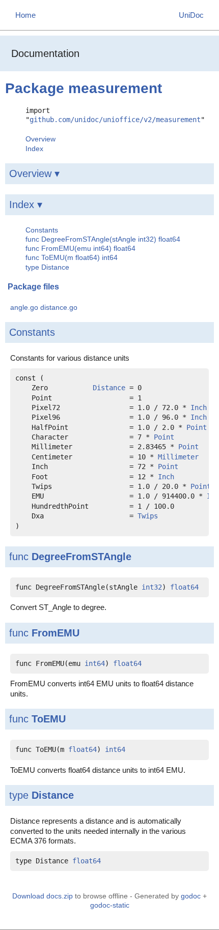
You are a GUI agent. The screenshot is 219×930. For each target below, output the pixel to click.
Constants (41, 230)
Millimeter (178, 457)
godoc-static (109, 905)
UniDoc (191, 15)
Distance (109, 388)
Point (196, 427)
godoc (191, 896)
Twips (148, 516)
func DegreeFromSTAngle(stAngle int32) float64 (102, 239)
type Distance (47, 267)
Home (25, 15)
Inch (198, 407)
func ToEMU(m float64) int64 (71, 257)
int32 (152, 587)
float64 (184, 587)
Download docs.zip (42, 896)
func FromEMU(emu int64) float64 (80, 248)
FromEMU (55, 632)
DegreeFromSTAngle (81, 556)
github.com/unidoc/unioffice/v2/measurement (115, 119)
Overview (40, 139)
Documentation (45, 53)
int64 (95, 663)
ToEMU (49, 718)
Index (34, 148)
